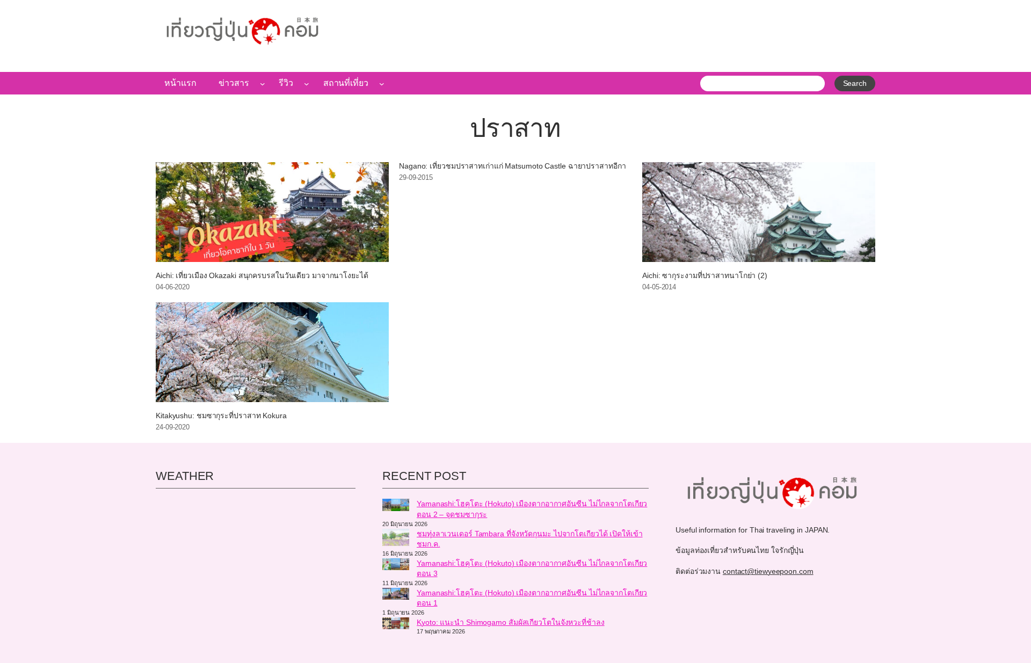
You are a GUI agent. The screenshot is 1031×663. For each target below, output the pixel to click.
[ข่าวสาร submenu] (262, 83)
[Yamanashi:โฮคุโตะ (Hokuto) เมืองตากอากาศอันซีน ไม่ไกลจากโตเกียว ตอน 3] (395, 565)
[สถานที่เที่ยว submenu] (381, 83)
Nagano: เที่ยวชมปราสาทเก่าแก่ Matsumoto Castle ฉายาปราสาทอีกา (512, 166)
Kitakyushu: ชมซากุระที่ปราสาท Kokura (221, 416)
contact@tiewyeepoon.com (768, 571)
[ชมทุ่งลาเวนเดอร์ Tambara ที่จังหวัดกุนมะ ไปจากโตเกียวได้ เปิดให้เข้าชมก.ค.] (395, 539)
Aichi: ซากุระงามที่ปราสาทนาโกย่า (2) (704, 276)
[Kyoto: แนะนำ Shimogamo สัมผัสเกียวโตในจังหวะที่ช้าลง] (395, 624)
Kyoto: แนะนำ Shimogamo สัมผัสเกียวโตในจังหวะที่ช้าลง (511, 622)
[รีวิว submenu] (306, 83)
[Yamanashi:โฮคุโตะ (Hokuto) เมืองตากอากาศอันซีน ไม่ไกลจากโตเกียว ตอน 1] (395, 595)
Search (855, 83)
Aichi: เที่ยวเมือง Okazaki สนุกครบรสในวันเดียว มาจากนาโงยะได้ (262, 276)
